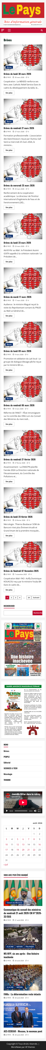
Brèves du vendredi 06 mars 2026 (23, 389)
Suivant (36, 597)
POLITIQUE (30, 947)
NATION (20, 947)
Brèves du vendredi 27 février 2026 (23, 443)
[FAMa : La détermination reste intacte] (23, 978)
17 (6, 849)
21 (28, 849)
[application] (23, 802)
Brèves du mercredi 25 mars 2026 (23, 169)
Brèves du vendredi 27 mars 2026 (23, 112)
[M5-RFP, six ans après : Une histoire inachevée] (23, 937)
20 (23, 849)
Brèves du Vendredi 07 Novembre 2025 (23, 554)
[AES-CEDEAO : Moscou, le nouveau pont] (23, 1015)
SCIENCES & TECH (10, 768)
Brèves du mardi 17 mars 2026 (23, 281)
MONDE (19, 1024)
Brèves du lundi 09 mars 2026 (23, 335)
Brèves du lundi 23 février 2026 (23, 500)
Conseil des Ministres (14, 903)
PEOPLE (7, 756)
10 (6, 844)
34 (29, 597)
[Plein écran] (39, 811)
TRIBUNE (7, 779)
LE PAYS (8, 77)
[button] (2, 30)
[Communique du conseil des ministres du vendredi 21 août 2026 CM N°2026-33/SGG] (23, 893)
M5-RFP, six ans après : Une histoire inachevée (21, 955)
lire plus (10, 93)
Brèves (9, 67)
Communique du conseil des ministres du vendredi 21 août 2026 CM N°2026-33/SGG (23, 913)
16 (39, 844)
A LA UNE (10, 947)
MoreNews (16, 1047)
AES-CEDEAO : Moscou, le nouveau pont (23, 1031)
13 (23, 844)
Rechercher (9, 606)
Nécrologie (8, 774)
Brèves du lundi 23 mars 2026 (23, 226)
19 (18, 849)
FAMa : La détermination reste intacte (22, 994)
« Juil (6, 864)
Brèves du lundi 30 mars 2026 (23, 57)
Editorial (7, 762)
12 (18, 844)
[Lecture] (7, 811)
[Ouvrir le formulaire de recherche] (42, 30)
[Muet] (35, 811)
